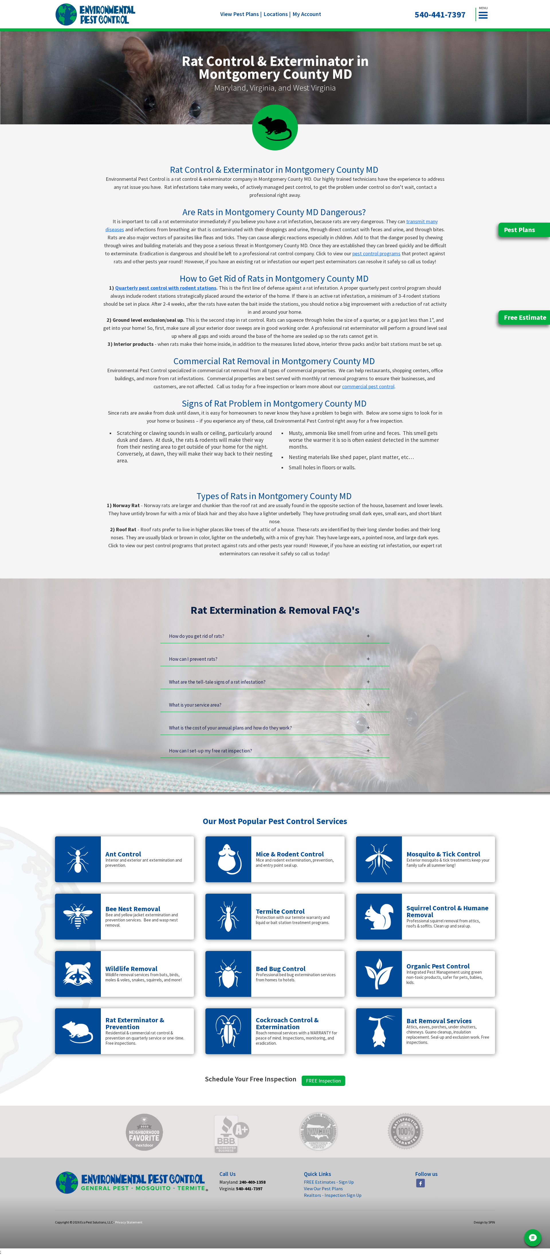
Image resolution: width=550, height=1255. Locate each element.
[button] (485, 14)
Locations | (277, 13)
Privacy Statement (128, 1222)
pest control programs (376, 253)
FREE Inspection (323, 1080)
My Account (306, 13)
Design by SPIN (484, 1222)
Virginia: (240, 1188)
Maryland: (242, 1182)
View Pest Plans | (241, 13)
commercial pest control (368, 386)
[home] (95, 14)
